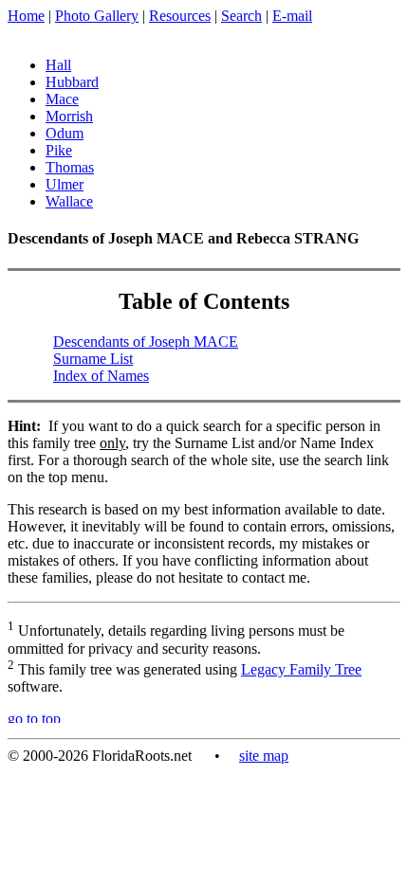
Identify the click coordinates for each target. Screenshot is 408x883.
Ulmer (64, 184)
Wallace (69, 201)
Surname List (93, 359)
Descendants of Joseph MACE (145, 341)
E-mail (292, 16)
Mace (62, 99)
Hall (58, 65)
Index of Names (101, 376)
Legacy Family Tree (301, 669)
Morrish (69, 116)
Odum (64, 133)
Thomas (70, 167)
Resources (180, 16)
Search (241, 16)
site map (263, 756)
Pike (59, 150)
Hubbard (72, 82)
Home (26, 16)
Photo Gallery (97, 16)
